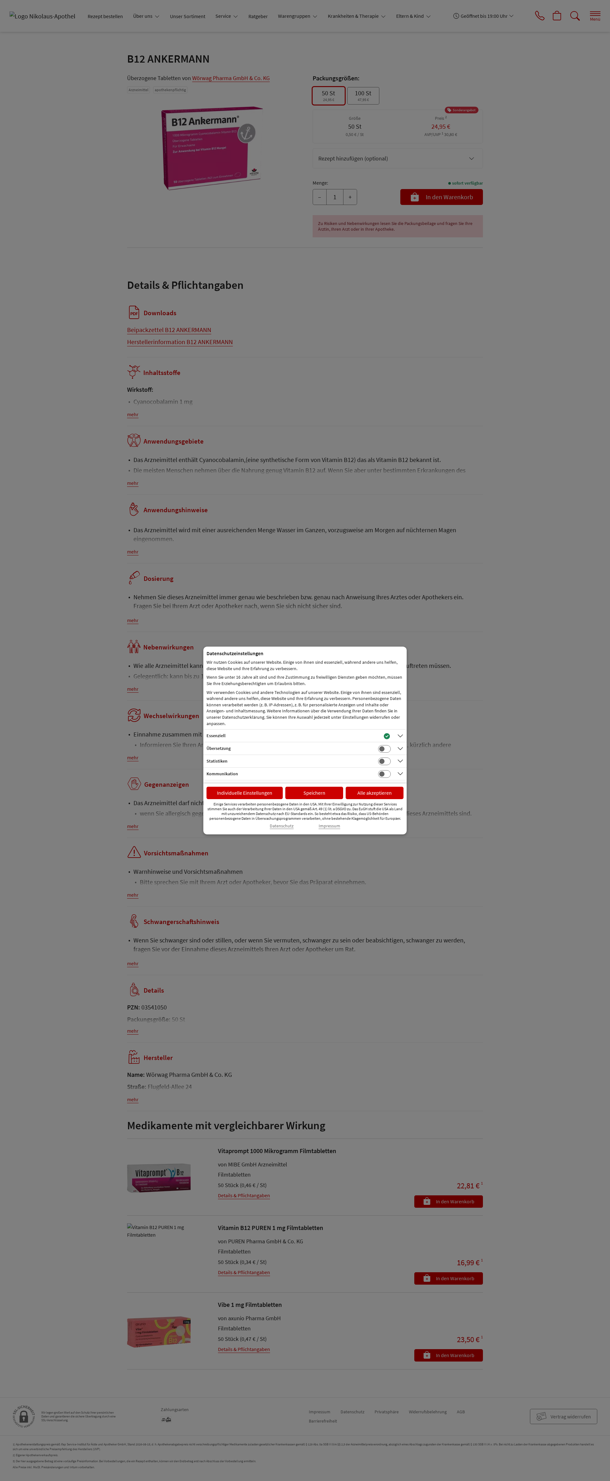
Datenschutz (282, 826)
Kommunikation (222, 774)
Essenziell (216, 735)
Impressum (329, 826)
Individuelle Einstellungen (244, 793)
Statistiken (217, 761)
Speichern (314, 793)
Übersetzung (219, 748)
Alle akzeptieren (374, 793)
